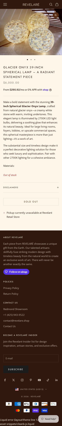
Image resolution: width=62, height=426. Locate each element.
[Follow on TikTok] (48, 380)
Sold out (31, 201)
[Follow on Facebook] (5, 380)
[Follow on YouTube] (39, 380)
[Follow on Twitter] (13, 380)
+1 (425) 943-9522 (14, 314)
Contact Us (9, 326)
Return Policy (10, 293)
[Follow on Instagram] (22, 380)
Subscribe (15, 369)
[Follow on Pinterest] (30, 380)
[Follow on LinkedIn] (56, 380)
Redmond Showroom (15, 309)
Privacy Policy (11, 288)
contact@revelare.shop (16, 320)
